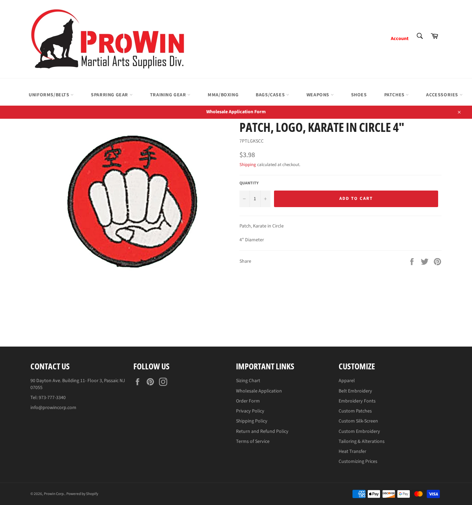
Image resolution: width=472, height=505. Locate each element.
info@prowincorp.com (53, 407)
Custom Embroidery (359, 431)
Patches (395, 94)
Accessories (442, 94)
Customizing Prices (358, 461)
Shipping (247, 165)
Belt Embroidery (355, 391)
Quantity (248, 183)
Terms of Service (253, 441)
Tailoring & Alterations (362, 441)
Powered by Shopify (82, 493)
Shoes (359, 94)
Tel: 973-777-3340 (48, 397)
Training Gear (168, 94)
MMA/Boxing (223, 94)
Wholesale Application (259, 391)
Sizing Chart (248, 380)
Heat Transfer (352, 451)
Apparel (347, 380)
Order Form (248, 401)
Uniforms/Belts (49, 94)
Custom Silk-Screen (358, 421)
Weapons (318, 94)
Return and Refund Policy (262, 431)
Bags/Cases (271, 94)
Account (399, 38)
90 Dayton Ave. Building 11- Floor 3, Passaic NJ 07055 (77, 384)
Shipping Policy (251, 421)
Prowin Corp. (54, 493)
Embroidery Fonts (357, 401)
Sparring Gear (110, 94)
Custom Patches (355, 411)
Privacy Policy (250, 411)
